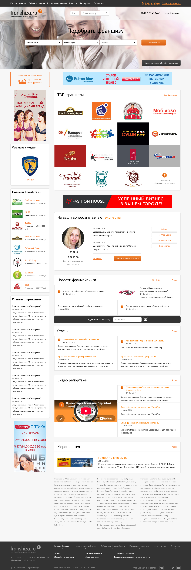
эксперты (113, 217)
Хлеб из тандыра (32, 200)
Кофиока (29, 272)
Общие (164, 229)
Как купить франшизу (57, 3)
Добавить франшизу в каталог (164, 181)
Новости (73, 3)
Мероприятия (85, 3)
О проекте (176, 546)
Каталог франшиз (18, 3)
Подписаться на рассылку (99, 319)
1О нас (57, 553)
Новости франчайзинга (85, 546)
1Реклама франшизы (93, 553)
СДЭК (27, 212)
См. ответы (97, 258)
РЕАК (27, 284)
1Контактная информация (123, 553)
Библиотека (99, 3)
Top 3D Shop (31, 260)
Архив (174, 280)
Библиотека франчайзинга (113, 546)
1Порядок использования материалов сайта (131, 557)
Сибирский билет (32, 248)
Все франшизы (170, 95)
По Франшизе (164, 234)
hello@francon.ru (173, 13)
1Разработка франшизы (64, 557)
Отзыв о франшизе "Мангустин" (26, 306)
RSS (158, 280)
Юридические (164, 240)
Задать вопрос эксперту (128, 258)
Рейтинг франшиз (37, 3)
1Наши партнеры (92, 557)
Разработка (164, 245)
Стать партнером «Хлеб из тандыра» (161, 63)
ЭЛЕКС (28, 222)
